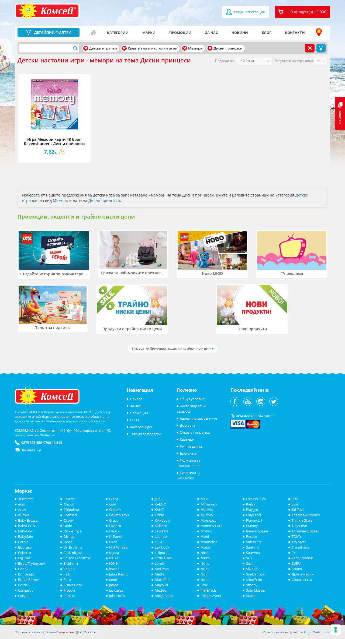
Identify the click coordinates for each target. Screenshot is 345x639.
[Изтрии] (85, 48)
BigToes (24, 558)
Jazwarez (116, 590)
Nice (204, 552)
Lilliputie (161, 552)
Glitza (113, 498)
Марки (149, 32)
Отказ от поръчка (195, 432)
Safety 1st (254, 541)
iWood (114, 568)
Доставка (187, 425)
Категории (118, 32)
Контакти (295, 32)
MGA (204, 498)
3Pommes (26, 498)
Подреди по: (224, 60)
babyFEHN (26, 525)
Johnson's (117, 595)
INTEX (114, 558)
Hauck (114, 531)
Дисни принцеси (104, 200)
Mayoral (161, 584)
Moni (205, 536)
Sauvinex (253, 552)
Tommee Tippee (305, 531)
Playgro (252, 509)
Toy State (299, 541)
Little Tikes (163, 558)
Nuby (205, 568)
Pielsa (250, 504)
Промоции (180, 32)
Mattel (160, 574)
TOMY (296, 536)
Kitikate (161, 525)
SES (249, 558)
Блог (266, 32)
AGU (21, 504)
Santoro (252, 547)
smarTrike (254, 579)
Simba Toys (255, 574)
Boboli (23, 568)
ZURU (296, 563)
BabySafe (25, 536)
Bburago (25, 547)
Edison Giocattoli (77, 558)
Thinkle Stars (302, 520)
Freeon (69, 590)
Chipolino (71, 509)
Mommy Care (211, 525)
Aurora (23, 514)
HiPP (113, 541)
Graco (114, 520)
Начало (93, 33)
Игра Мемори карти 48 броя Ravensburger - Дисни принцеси (54, 141)
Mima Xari (209, 504)
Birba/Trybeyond (31, 563)
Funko (69, 595)
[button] (302, 12)
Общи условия (192, 398)
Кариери (187, 439)
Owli (204, 584)
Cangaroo (26, 590)
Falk (67, 574)
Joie (157, 498)
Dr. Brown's (73, 547)
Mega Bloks (164, 595)
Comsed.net (66, 632)
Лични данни (191, 446)
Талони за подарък (146, 433)
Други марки (302, 574)
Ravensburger (141, 426)
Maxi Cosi (162, 579)
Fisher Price (73, 584)
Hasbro (115, 525)
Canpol (23, 595)
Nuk (204, 574)
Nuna (205, 579)
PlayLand (253, 514)
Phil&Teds (208, 590)
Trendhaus (300, 547)
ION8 (113, 563)
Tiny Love (299, 525)
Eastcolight (72, 552)
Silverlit (252, 568)
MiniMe (207, 509)
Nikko (205, 558)
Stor (295, 504)
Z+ (293, 552)
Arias (22, 509)
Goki (112, 504)
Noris (205, 563)
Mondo (206, 531)
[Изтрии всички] (310, 48)
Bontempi (26, 574)
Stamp (251, 595)
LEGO (134, 419)
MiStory (207, 514)
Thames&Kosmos (306, 514)
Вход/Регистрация (249, 11)
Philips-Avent (211, 595)
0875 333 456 (31, 442)
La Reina (161, 531)
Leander (161, 536)
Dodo (68, 541)
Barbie (23, 541)
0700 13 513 (52, 442)
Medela (161, 590)
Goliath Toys (119, 514)
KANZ (159, 509)
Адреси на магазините (319, 32)
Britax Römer (28, 579)
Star (295, 498)
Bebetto (24, 552)
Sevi (249, 563)
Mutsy (206, 547)
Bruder (23, 584)
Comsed (70, 514)
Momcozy (208, 520)
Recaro (251, 536)
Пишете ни (31, 450)
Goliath (115, 509)
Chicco (69, 504)
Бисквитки (188, 453)
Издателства (302, 579)
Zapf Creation (302, 558)
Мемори (60, 200)
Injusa (114, 552)
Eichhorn (71, 563)
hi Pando (116, 536)
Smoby (251, 584)
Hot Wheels (118, 547)
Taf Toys (298, 509)
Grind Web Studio (317, 632)
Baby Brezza (27, 520)
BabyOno (25, 531)
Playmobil (254, 520)
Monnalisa (209, 541)
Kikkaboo (162, 520)
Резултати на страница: (294, 60)
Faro (67, 579)
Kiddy (159, 514)
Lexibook (162, 547)
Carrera (69, 498)
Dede (68, 525)
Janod (113, 584)
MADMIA (162, 568)
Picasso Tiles (256, 498)
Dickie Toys (72, 531)
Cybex (69, 520)
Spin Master (255, 590)
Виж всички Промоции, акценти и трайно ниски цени (171, 348)
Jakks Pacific (118, 574)
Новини (240, 32)
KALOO (160, 504)
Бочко (297, 568)
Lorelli (159, 563)
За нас (211, 32)
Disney (69, 536)
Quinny (252, 525)
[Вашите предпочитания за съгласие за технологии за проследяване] (335, 629)
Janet (113, 579)
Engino (69, 568)
